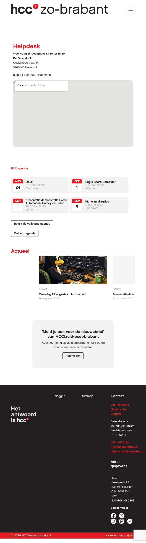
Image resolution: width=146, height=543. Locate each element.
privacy (130, 535)
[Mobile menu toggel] (130, 10)
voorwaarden (114, 535)
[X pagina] (122, 516)
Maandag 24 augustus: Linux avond (62, 294)
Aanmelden (73, 355)
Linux (29, 182)
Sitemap (87, 396)
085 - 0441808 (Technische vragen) (120, 409)
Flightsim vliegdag (97, 201)
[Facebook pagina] (113, 516)
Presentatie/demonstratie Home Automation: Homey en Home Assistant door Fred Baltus (46, 203)
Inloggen (59, 396)
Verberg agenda (24, 233)
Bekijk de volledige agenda (32, 223)
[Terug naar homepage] (59, 10)
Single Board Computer (100, 182)
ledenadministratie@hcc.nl (128, 451)
